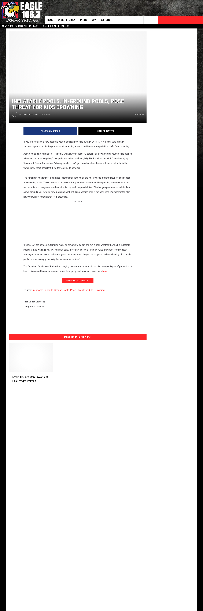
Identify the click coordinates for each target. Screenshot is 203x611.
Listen (72, 20)
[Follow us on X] (154, 20)
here (104, 271)
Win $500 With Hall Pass (26, 26)
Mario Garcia (23, 114)
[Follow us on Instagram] (140, 20)
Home (50, 20)
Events (83, 20)
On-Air (61, 20)
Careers (65, 26)
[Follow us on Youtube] (147, 20)
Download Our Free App (77, 280)
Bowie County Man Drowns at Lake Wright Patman (30, 379)
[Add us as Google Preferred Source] (125, 20)
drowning (40, 302)
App (94, 20)
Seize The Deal (49, 26)
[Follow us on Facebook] (132, 20)
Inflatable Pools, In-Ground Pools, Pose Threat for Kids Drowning (69, 290)
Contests (105, 20)
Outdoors (40, 306)
